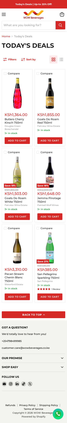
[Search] (60, 25)
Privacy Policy (27, 405)
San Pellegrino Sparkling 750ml (48, 275)
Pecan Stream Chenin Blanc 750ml (14, 277)
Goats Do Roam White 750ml (15, 199)
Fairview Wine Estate (48, 126)
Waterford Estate (14, 284)
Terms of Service (33, 409)
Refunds (10, 405)
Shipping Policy (48, 405)
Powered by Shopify (33, 416)
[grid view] (53, 59)
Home (6, 36)
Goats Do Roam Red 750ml (48, 120)
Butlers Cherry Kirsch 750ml (14, 120)
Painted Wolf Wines (48, 205)
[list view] (61, 59)
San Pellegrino (45, 281)
